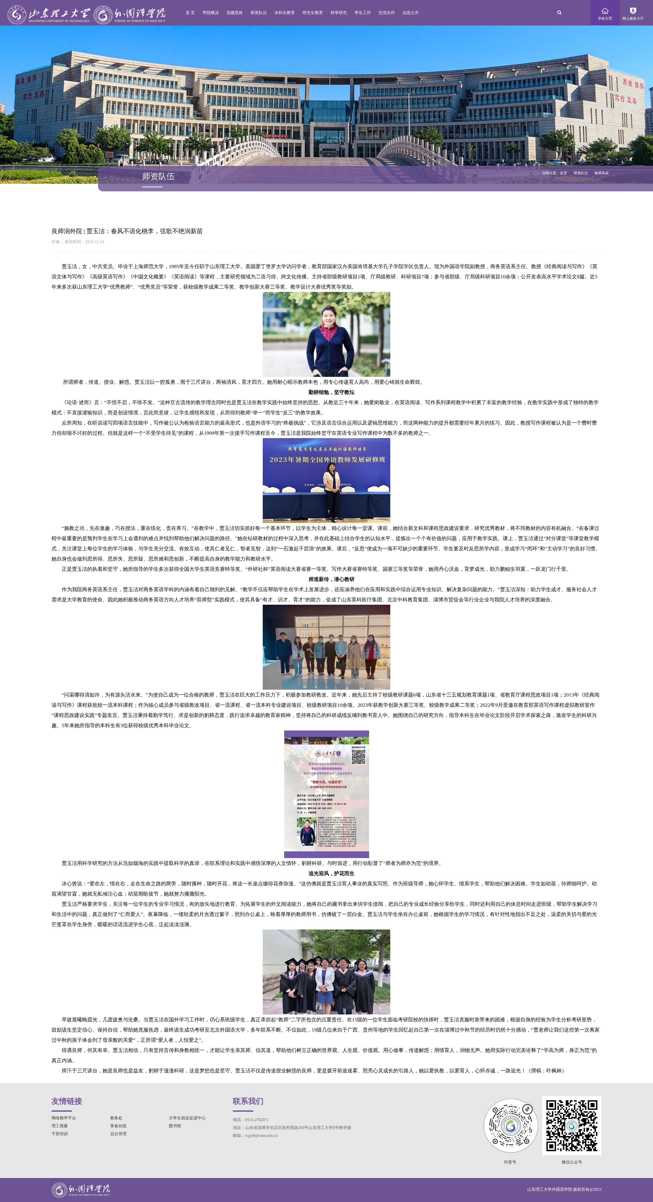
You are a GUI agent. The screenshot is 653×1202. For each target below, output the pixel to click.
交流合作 (387, 12)
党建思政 (235, 12)
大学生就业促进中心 (187, 1118)
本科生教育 (284, 12)
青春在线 (118, 1126)
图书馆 (175, 1126)
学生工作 (363, 12)
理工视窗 (60, 1126)
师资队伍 (258, 12)
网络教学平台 (64, 1118)
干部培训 (60, 1134)
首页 (563, 173)
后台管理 (118, 1134)
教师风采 (602, 173)
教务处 (116, 1118)
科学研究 (339, 12)
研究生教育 (313, 12)
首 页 (190, 12)
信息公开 (411, 12)
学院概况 (211, 12)
